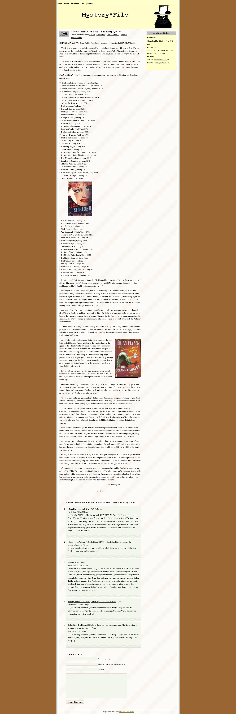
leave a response (160, 59)
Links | (84, 3)
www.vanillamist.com (126, 711)
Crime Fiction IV (113, 35)
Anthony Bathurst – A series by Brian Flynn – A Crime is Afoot (92, 601)
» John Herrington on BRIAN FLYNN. (82, 509)
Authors (92, 35)
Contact (90, 3)
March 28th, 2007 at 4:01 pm (77, 512)
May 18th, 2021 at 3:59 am (77, 631)
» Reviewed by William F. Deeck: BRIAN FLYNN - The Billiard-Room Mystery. (98, 542)
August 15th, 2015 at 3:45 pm (78, 565)
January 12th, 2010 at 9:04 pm (78, 545)
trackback (150, 63)
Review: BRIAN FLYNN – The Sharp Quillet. (96, 31)
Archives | (75, 3)
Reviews (124, 35)
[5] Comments (76, 38)
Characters (100, 35)
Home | (60, 3)
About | (67, 3)
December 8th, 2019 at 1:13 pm (78, 604)
